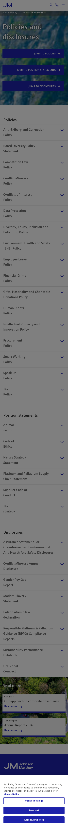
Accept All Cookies (34, 819)
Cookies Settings (34, 800)
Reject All (34, 810)
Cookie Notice (11, 794)
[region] (34, 800)
